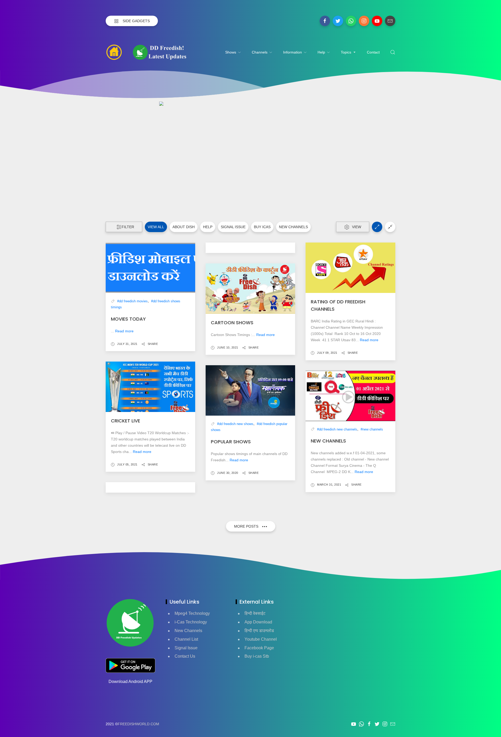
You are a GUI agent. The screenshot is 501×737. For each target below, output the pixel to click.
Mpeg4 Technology (192, 613)
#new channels (372, 429)
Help (321, 52)
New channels (328, 441)
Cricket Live (125, 420)
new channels (293, 227)
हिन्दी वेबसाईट (254, 613)
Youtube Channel (260, 639)
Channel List (186, 639)
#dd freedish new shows (235, 424)
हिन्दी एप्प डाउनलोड (259, 630)
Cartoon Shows (232, 322)
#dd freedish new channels (337, 429)
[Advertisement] (350, 634)
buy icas (262, 227)
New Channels (188, 630)
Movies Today (128, 319)
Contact (373, 52)
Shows (230, 52)
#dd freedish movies (132, 301)
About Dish (183, 227)
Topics (346, 52)
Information (292, 52)
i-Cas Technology (191, 622)
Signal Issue (233, 227)
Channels (259, 52)
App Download (258, 622)
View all (156, 227)
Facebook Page (259, 648)
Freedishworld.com (138, 724)
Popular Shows (231, 441)
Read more (124, 331)
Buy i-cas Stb (256, 656)
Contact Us (185, 656)
